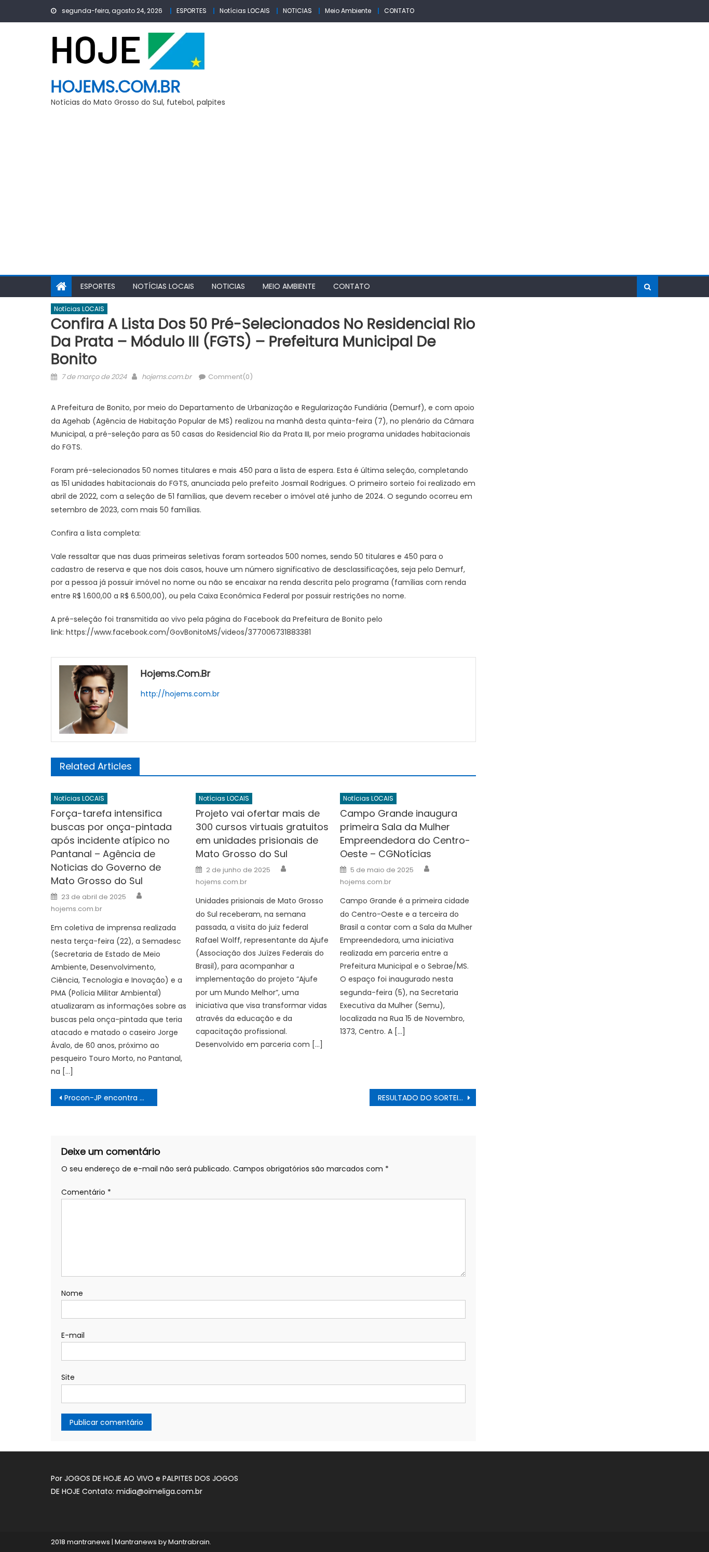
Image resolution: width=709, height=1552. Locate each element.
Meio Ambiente (348, 10)
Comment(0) (230, 377)
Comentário (86, 1192)
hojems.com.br (116, 86)
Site (68, 1377)
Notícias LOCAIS (245, 10)
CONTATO (399, 10)
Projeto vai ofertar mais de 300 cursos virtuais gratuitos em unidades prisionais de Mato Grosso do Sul (262, 833)
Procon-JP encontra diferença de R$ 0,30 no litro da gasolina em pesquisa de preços (110, 1098)
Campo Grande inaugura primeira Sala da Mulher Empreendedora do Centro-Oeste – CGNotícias (405, 833)
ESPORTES (191, 10)
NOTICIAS (297, 10)
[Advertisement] (354, 197)
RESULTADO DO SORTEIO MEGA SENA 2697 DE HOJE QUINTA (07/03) (427, 1098)
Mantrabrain (189, 1542)
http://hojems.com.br (180, 694)
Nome (72, 1293)
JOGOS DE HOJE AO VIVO (110, 1478)
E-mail (73, 1335)
